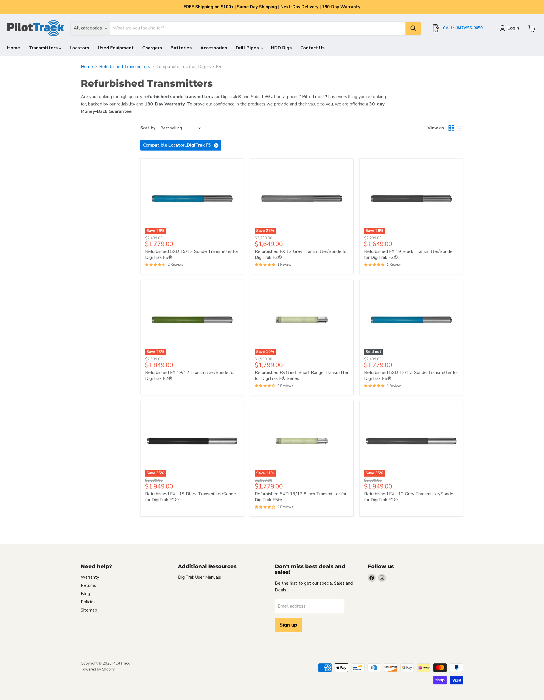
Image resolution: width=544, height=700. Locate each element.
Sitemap (89, 610)
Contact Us (312, 48)
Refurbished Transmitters (124, 66)
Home (13, 48)
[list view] (459, 128)
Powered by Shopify (98, 669)
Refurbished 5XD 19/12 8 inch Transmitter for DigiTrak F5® (301, 497)
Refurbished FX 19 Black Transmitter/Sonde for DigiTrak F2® (408, 254)
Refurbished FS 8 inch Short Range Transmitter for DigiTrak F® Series (301, 375)
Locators (79, 48)
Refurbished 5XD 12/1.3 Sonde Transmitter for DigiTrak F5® (411, 375)
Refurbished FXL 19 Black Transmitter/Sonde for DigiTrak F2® (190, 497)
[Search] (413, 28)
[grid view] (451, 128)
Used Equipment (116, 48)
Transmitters (44, 48)
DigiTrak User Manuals (199, 577)
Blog (85, 594)
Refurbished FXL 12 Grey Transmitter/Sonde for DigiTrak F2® (408, 497)
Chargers (152, 48)
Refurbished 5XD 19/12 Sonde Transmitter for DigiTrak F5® (191, 254)
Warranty (90, 577)
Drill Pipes (248, 48)
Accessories (213, 48)
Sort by (148, 128)
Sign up (288, 624)
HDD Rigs (281, 48)
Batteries (181, 48)
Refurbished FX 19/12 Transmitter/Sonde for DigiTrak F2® (190, 375)
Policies (88, 602)
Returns (88, 585)
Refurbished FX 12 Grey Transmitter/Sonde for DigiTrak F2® (301, 254)
